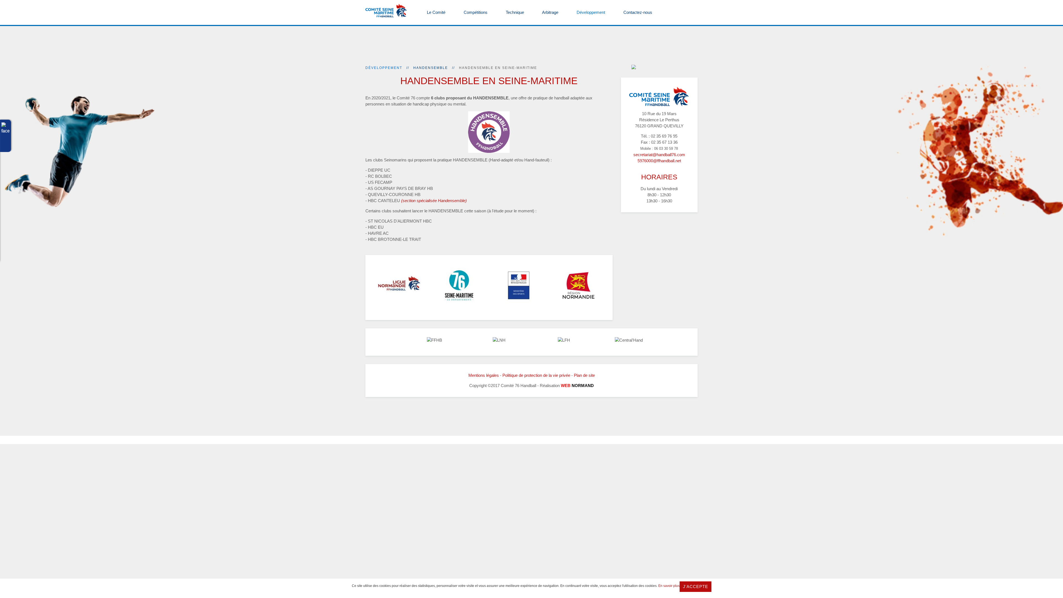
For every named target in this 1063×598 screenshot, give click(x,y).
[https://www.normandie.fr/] (578, 285)
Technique (514, 12)
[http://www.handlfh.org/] (564, 340)
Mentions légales (483, 375)
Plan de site (584, 375)
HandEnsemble (430, 68)
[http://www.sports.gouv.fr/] (519, 285)
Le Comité (435, 12)
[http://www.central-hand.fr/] (629, 340)
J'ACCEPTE (695, 586)
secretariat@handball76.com (659, 154)
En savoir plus (669, 586)
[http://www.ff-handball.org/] (434, 340)
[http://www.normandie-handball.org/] (399, 285)
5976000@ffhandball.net (659, 160)
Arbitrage (549, 12)
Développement (590, 12)
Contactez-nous (637, 12)
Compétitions (475, 12)
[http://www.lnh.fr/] (499, 340)
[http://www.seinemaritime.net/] (459, 285)
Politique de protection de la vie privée (536, 375)
